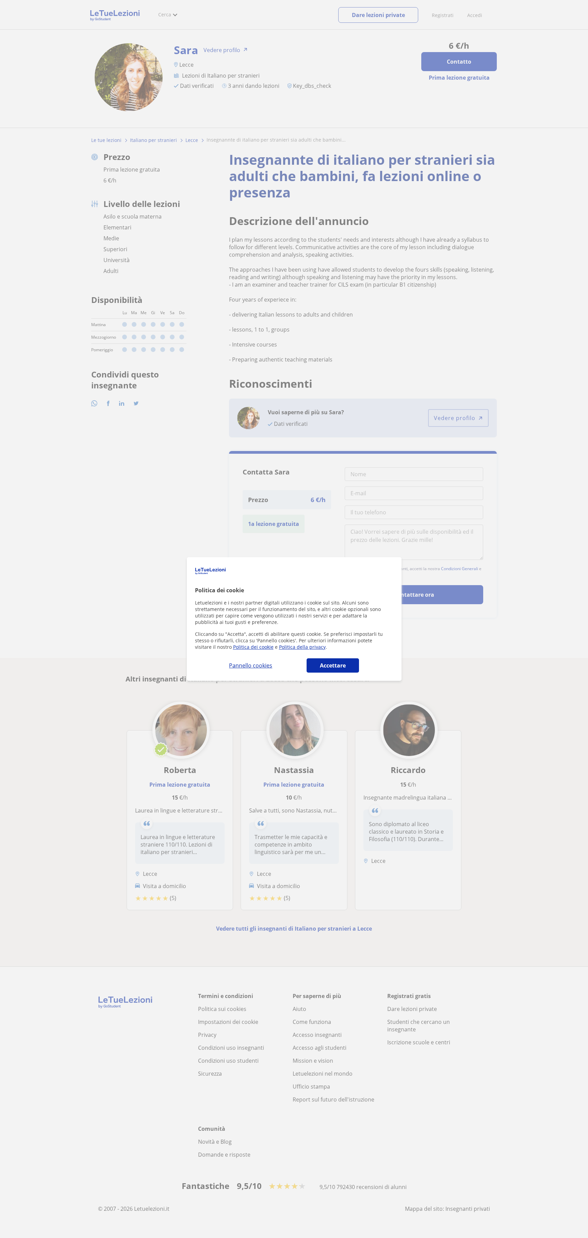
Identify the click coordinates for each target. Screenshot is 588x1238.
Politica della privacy (302, 647)
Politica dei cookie (253, 647)
